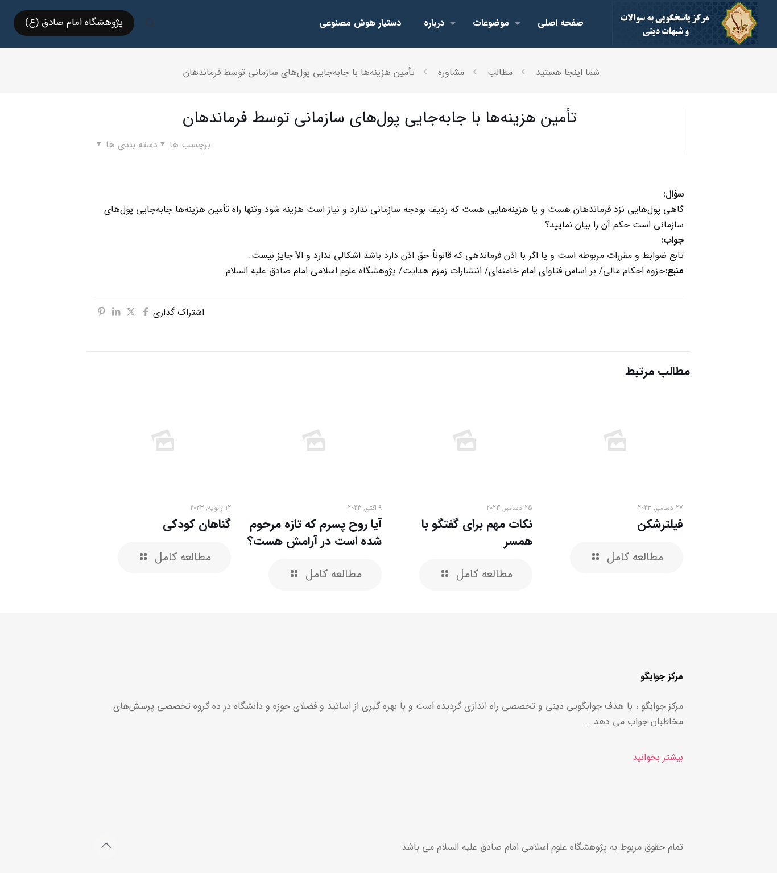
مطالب (500, 72)
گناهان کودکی (197, 524)
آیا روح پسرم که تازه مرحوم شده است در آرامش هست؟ (314, 533)
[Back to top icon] (106, 846)
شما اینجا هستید (568, 72)
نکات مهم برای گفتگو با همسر (476, 533)
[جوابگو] (685, 23)
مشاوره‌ (451, 72)
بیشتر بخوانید (658, 757)
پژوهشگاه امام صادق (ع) (74, 22)
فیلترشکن (660, 524)
